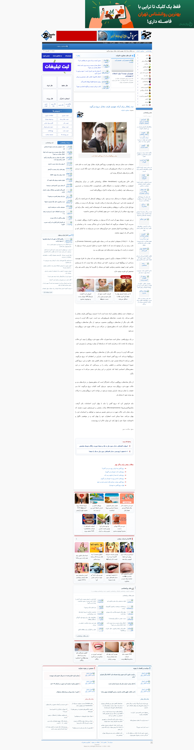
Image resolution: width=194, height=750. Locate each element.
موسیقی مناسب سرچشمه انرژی (56, 207)
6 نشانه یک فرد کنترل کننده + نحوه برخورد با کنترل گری (88, 72)
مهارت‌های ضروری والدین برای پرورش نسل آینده (116, 613)
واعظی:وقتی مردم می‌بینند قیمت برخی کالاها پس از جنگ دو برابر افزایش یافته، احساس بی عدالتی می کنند (112, 713)
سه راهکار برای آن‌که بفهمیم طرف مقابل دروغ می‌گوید (111, 107)
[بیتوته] (48, 40)
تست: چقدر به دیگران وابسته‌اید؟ (117, 618)
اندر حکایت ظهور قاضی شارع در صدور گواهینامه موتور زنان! (118, 692)
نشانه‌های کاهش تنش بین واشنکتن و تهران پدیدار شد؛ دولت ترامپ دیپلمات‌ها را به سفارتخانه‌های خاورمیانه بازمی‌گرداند (111, 705)
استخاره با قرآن (64, 98)
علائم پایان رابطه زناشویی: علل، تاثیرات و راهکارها (116, 629)
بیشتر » (78, 55)
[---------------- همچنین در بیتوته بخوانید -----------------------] (85, 668)
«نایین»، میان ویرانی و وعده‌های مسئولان (67, 692)
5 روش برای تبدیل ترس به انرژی (56, 164)
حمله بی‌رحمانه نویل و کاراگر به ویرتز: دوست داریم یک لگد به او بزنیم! (83, 722)
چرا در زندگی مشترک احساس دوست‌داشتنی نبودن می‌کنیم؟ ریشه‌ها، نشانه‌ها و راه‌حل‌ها (144, 213)
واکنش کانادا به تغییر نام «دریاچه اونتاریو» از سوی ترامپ (53, 240)
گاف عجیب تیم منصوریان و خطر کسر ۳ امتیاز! (60, 279)
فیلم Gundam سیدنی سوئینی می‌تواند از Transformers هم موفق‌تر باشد (82, 704)
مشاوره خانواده (140, 51)
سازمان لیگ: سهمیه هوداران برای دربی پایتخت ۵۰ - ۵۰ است (57, 722)
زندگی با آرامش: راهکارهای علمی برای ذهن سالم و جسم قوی (144, 228)
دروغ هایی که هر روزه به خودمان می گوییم (112, 478)
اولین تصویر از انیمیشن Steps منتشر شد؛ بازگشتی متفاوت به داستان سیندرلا (57, 266)
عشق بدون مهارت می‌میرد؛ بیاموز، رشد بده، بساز (144, 140)
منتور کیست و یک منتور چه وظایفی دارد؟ (89, 60)
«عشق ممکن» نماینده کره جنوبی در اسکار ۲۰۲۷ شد (64, 684)
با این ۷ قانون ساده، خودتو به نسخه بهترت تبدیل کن (144, 271)
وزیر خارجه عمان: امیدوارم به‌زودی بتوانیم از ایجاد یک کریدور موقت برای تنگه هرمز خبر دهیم (111, 727)
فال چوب (60, 105)
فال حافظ (65, 85)
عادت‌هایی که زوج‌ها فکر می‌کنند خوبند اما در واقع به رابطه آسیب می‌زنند (144, 198)
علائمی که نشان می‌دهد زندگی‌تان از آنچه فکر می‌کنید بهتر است (54, 158)
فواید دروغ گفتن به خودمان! (116, 485)
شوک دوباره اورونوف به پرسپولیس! (83, 716)
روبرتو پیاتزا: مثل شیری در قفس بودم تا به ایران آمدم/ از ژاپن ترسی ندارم (56, 728)
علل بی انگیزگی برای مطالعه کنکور (87, 629)
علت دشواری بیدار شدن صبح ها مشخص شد (54, 147)
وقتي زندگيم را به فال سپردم (57, 218)
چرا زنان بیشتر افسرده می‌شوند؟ (56, 196)
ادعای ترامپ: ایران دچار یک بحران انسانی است (121, 684)
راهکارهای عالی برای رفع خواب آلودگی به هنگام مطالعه (86, 618)
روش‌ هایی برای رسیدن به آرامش (56, 169)
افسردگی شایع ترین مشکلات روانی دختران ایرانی (54, 190)
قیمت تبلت (65, 130)
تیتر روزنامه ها (64, 134)
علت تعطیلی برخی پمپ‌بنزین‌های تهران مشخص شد (112, 734)
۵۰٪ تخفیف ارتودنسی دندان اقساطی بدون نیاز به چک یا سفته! (108, 451)
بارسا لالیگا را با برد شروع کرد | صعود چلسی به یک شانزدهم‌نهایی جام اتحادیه (59, 245)
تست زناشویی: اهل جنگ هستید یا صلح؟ (54, 201)
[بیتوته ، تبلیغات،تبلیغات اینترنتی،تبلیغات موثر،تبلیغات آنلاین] (76, 36)
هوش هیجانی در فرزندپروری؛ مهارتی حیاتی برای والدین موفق (144, 243)
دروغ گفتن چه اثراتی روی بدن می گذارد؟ (113, 468)
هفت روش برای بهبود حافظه (57, 174)
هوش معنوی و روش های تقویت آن (56, 180)
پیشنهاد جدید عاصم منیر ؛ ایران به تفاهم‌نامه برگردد (139, 713)
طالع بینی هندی (68, 105)
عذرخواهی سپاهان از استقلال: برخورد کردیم (57, 716)
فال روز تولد (53, 105)
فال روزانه (50, 98)
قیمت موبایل (65, 127)
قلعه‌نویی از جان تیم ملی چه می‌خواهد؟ (82, 728)
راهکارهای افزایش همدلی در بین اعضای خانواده (144, 127)
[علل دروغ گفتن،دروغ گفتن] (104, 137)
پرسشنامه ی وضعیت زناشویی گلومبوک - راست (116, 607)
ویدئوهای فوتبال (49, 119)
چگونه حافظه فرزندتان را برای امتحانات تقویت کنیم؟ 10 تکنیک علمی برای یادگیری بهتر (144, 257)
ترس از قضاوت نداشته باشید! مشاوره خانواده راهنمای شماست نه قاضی (144, 184)
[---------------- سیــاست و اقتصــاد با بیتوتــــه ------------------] (141, 668)
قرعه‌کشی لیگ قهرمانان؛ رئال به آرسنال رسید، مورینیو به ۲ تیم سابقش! (57, 261)
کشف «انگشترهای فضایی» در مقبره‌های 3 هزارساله (82, 710)
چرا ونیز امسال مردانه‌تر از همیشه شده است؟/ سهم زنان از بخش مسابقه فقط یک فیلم (57, 284)
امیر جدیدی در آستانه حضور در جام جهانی (56, 704)
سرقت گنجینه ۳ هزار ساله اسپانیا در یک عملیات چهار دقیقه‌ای (56, 288)
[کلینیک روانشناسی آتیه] (139, 27)
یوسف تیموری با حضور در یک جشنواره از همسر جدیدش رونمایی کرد (58, 272)
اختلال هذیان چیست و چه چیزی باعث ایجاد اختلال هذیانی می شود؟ (89, 66)
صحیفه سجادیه (49, 134)
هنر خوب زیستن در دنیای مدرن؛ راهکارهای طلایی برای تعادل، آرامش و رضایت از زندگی (144, 301)
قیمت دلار (65, 123)
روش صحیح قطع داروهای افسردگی (91, 81)
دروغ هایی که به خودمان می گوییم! (114, 472)
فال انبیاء (49, 85)
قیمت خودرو (65, 115)
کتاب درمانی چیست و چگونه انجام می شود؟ (88, 86)
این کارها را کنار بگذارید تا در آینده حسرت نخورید (54, 223)
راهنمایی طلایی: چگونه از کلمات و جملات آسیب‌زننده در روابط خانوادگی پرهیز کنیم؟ (144, 285)
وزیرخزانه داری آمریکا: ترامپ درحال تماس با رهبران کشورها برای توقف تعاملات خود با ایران (137, 705)
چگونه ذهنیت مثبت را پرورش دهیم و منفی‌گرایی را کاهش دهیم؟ (144, 154)
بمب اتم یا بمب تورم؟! (142, 727)
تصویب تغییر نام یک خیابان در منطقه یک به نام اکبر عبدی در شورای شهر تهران (137, 734)
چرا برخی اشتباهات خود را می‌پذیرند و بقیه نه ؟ (54, 212)
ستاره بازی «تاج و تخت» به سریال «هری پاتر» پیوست (64, 675)
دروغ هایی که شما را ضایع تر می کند (114, 475)
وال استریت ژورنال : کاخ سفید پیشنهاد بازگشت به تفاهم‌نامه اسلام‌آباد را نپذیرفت (57, 256)
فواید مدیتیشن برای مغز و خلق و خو (116, 601)
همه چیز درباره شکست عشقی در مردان (87, 624)
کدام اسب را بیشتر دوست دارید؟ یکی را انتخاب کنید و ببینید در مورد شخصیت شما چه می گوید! (86, 601)
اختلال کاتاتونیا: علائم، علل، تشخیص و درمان (88, 77)
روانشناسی (148, 51)
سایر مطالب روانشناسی (82, 636)
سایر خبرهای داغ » (47, 292)
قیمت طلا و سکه (64, 119)
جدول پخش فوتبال (48, 127)
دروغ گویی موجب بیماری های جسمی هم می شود (110, 482)
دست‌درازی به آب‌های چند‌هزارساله (139, 720)
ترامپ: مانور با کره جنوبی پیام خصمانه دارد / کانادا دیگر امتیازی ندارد (117, 676)
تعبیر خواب (45, 105)
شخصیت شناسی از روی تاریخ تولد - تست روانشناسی (87, 613)
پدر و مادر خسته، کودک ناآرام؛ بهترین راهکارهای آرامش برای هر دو (144, 169)
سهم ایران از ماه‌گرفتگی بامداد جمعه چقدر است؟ (59, 276)
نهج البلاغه (50, 130)
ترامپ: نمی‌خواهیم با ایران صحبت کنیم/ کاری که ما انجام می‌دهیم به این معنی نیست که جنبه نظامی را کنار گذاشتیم (57, 250)
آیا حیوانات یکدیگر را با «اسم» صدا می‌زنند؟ (58, 710)
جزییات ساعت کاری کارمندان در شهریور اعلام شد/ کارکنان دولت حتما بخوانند (112, 720)
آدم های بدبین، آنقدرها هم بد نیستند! (55, 185)
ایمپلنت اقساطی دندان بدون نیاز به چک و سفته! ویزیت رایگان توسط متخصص (103, 446)
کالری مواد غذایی (48, 123)
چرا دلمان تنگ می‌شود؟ (90, 607)
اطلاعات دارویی (49, 115)
